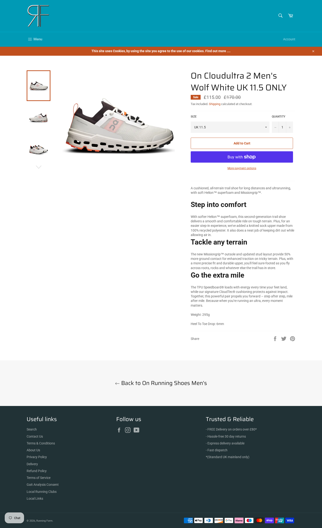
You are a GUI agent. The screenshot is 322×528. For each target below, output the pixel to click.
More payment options (241, 168)
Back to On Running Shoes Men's (163, 383)
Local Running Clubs (42, 492)
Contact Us (35, 436)
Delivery (32, 464)
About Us (33, 450)
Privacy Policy (37, 457)
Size (194, 116)
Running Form (44, 520)
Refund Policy (37, 471)
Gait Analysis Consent (43, 484)
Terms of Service (38, 478)
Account (289, 39)
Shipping (214, 104)
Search (32, 429)
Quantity (278, 116)
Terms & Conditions (41, 443)
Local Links (35, 498)
